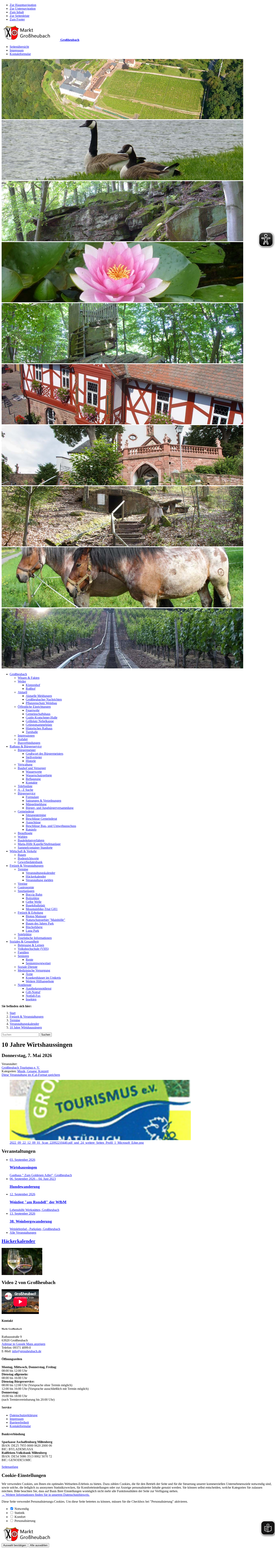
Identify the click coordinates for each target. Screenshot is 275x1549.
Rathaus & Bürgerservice (26, 746)
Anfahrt (23, 739)
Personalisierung (24, 1521)
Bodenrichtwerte (28, 858)
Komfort (19, 1516)
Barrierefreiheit (19, 1422)
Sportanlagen (26, 891)
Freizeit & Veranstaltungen (26, 865)
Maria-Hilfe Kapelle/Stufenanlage (39, 844)
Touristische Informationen (35, 938)
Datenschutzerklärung (23, 1415)
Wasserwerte (34, 771)
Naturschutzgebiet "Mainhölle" (45, 920)
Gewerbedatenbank (30, 862)
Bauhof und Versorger (32, 768)
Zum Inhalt (17, 12)
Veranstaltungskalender (40, 873)
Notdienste (24, 985)
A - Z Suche (25, 789)
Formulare (32, 797)
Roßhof (30, 688)
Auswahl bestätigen (14, 1545)
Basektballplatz (35, 905)
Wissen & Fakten (28, 677)
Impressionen (26, 735)
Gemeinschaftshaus (38, 714)
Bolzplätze (32, 898)
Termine (23, 869)
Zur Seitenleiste (19, 15)
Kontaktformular (20, 54)
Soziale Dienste (27, 967)
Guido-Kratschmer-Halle (41, 717)
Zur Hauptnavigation (23, 5)
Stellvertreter (34, 757)
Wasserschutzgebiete (39, 775)
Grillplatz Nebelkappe (40, 721)
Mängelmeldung (36, 804)
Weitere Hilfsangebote (40, 981)
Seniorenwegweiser (38, 963)
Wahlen (22, 836)
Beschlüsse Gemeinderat (41, 818)
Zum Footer (17, 19)
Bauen (22, 854)
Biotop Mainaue (36, 916)
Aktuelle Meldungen (39, 696)
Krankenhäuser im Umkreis (43, 977)
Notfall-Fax (33, 995)
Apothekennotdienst (38, 988)
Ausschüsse (33, 822)
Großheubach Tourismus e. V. (21, 1067)
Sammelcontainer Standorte (35, 847)
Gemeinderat (26, 811)
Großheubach (18, 674)
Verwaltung (25, 764)
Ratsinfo (31, 829)
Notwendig (21, 1508)
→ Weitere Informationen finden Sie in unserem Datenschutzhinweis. (46, 1494)
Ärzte (29, 974)
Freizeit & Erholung (30, 912)
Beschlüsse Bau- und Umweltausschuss (51, 826)
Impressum (17, 50)
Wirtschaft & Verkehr (23, 851)
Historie (31, 761)
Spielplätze (25, 934)
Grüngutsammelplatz (39, 724)
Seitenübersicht (19, 46)
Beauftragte (25, 833)
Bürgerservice (26, 793)
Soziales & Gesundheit (24, 941)
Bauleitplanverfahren (31, 840)
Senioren (23, 956)
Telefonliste (25, 786)
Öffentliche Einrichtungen (34, 706)
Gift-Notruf (33, 992)
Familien (23, 952)
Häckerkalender (36, 876)
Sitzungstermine (36, 815)
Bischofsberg (34, 927)
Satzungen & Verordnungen (43, 800)
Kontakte (31, 782)
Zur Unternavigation (23, 8)
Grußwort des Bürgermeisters (44, 753)
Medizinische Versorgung (34, 970)
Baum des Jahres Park (40, 923)
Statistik (19, 1512)
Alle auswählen (39, 1545)
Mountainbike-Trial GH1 (42, 909)
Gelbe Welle (33, 901)
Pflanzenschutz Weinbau (41, 703)
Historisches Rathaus (39, 728)
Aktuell (22, 692)
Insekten (31, 999)
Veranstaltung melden (39, 880)
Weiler (22, 681)
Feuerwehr (32, 710)
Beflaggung (33, 779)
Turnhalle (32, 732)
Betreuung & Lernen (31, 945)
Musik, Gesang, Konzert (33, 1071)
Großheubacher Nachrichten (44, 699)
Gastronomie (26, 887)
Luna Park (32, 930)
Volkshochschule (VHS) (33, 948)
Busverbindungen (29, 742)
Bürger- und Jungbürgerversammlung (49, 808)
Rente (29, 959)
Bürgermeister (27, 750)
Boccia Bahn (34, 894)
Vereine (22, 883)
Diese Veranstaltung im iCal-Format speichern (31, 1074)
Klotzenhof (33, 685)
